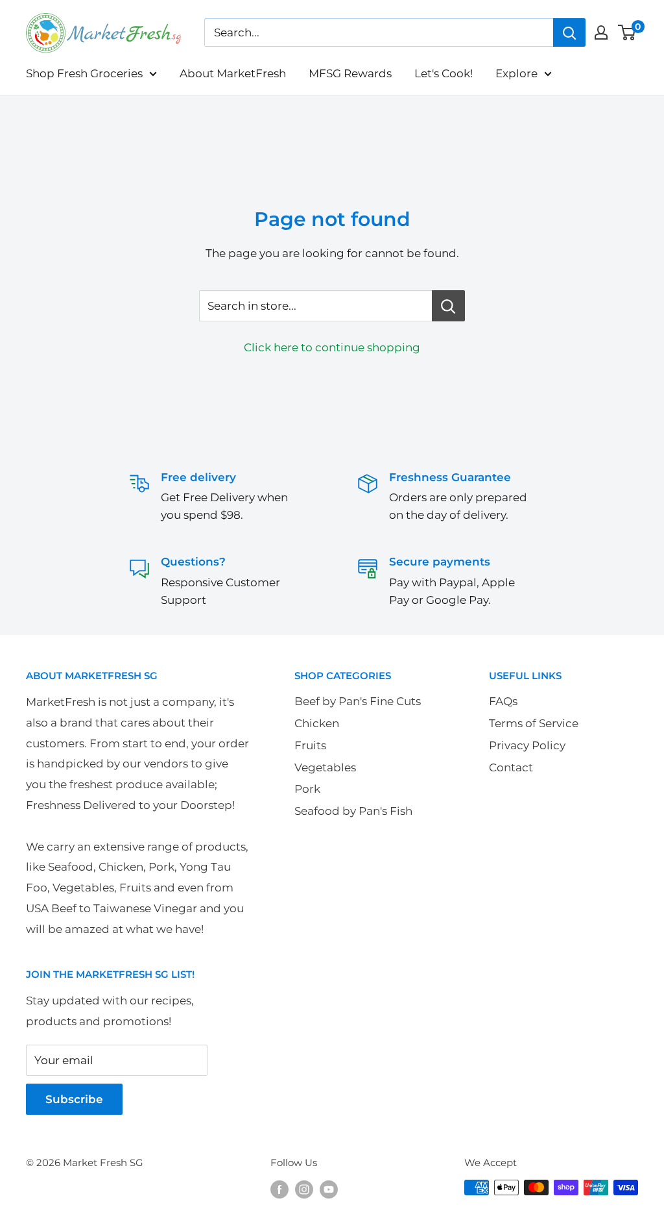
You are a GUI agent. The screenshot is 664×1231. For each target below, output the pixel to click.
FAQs (503, 701)
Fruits (310, 745)
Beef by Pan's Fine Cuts (357, 701)
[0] (627, 32)
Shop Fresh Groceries (84, 73)
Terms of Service (533, 723)
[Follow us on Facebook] (279, 1189)
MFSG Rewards (350, 73)
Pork (307, 788)
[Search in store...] (448, 305)
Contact (511, 767)
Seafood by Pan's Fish (353, 810)
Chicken (316, 723)
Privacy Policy (527, 745)
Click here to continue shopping (332, 347)
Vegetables (325, 767)
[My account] (601, 32)
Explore (516, 73)
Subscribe (74, 1099)
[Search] (569, 32)
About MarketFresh (233, 73)
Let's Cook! (443, 73)
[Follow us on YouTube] (329, 1189)
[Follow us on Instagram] (304, 1189)
